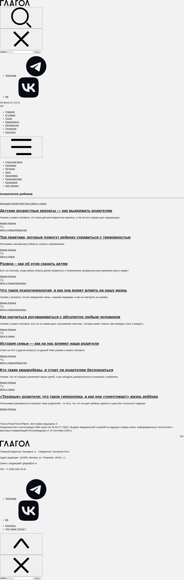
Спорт (8, 118)
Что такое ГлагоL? (15, 529)
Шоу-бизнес (12, 186)
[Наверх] (21, 544)
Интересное (12, 125)
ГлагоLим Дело (13, 162)
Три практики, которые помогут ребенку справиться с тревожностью (65, 237)
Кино (8, 172)
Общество (21, 230)
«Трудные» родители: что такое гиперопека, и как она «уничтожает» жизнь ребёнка (79, 396)
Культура (10, 132)
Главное (10, 112)
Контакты (10, 525)
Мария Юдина (8, 223)
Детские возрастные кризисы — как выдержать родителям (56, 211)
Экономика (11, 175)
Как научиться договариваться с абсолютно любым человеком (60, 317)
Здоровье (10, 165)
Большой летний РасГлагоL (15, 203)
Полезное (10, 128)
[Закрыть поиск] (21, 39)
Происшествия (13, 179)
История (10, 169)
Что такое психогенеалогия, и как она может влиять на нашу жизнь (63, 290)
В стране (10, 115)
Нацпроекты (12, 122)
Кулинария (11, 182)
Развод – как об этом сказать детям (34, 264)
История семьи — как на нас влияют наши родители (49, 343)
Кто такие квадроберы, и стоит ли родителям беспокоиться (56, 370)
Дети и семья (39, 203)
